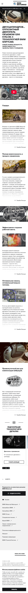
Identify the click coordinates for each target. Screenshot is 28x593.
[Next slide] (26, 214)
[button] (2, 4)
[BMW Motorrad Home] (19, 3)
